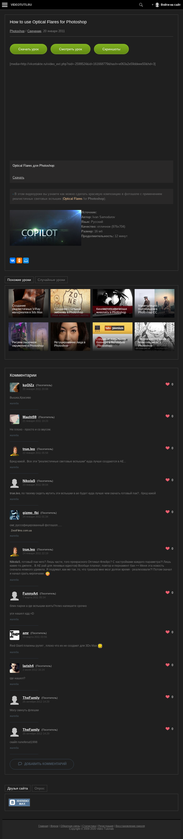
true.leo (29, 449)
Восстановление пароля (130, 825)
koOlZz (28, 385)
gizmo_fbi (31, 512)
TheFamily (31, 697)
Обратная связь (70, 825)
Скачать (18, 177)
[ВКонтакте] (12, 260)
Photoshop (17, 31)
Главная (43, 825)
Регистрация (105, 825)
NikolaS (29, 481)
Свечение (34, 31)
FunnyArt (30, 593)
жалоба (14, 403)
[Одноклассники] (19, 260)
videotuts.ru (21, 4)
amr (26, 633)
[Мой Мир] (26, 260)
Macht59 (29, 417)
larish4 (28, 666)
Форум (54, 825)
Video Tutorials (105, 828)
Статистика (89, 825)
